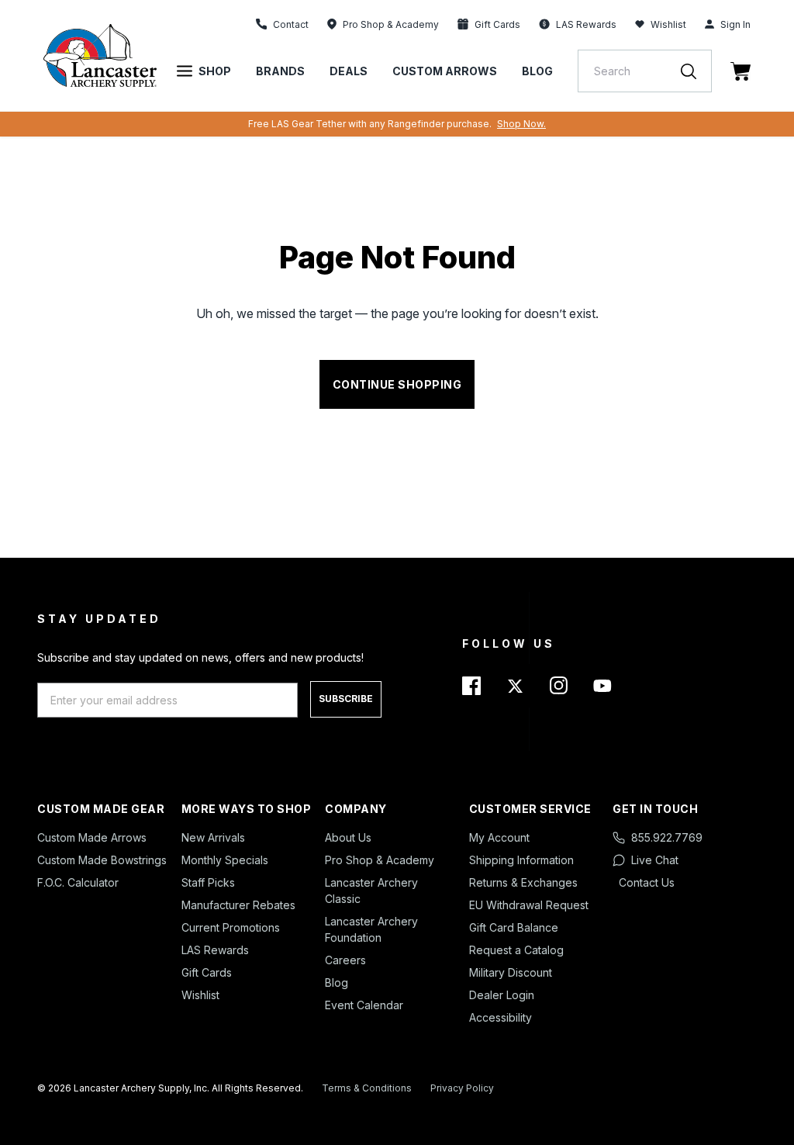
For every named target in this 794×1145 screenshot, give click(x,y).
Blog (537, 71)
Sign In (735, 24)
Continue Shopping (397, 384)
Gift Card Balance (513, 927)
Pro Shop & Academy (379, 860)
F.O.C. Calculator (78, 882)
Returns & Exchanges (523, 882)
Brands (280, 71)
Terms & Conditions (367, 1088)
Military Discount (510, 972)
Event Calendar (364, 1005)
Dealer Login (501, 994)
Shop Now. (521, 124)
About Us (348, 837)
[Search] (696, 71)
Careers (345, 960)
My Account (499, 837)
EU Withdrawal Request (529, 905)
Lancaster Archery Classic (371, 890)
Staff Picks (208, 882)
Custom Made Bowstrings (102, 860)
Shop (214, 71)
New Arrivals (213, 837)
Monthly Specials (224, 860)
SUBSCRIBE (346, 698)
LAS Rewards (215, 949)
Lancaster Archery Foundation (371, 929)
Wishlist (668, 24)
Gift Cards (206, 972)
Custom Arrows (444, 71)
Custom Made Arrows (92, 837)
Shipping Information (521, 860)
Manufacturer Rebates (238, 905)
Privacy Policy (462, 1088)
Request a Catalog (516, 949)
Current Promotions (230, 927)
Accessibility (500, 1017)
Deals (349, 71)
